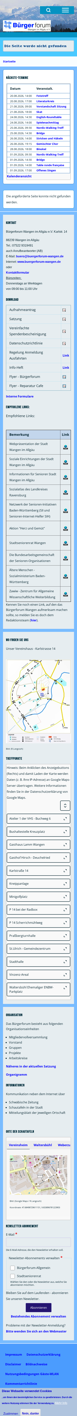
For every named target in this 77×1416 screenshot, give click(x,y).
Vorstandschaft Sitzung (51, 106)
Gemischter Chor (47, 144)
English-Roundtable (48, 117)
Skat (39, 112)
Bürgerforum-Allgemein (33, 1268)
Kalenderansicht (19, 176)
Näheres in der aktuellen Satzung (31, 1066)
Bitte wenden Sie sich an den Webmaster (36, 1331)
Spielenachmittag (47, 122)
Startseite (9, 61)
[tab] (18, 1145)
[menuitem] (13, 1354)
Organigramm (16, 1075)
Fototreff (42, 96)
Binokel (41, 149)
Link (66, 355)
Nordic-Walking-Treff (50, 128)
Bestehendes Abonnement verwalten (38, 1316)
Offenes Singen (46, 170)
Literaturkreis (45, 101)
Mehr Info (61, 1403)
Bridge (40, 133)
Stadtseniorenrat (29, 1276)
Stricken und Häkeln (49, 138)
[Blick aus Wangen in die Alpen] (27, 25)
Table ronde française (50, 165)
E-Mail (10, 1234)
